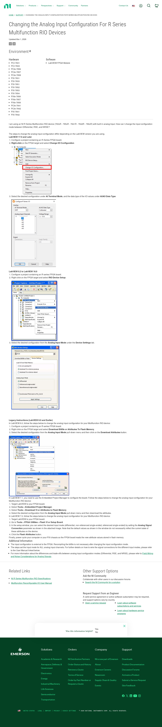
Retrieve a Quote (76, 669)
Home (11, 15)
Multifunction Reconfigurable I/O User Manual (31, 583)
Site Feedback (128, 685)
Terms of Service (75, 674)
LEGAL (40, 711)
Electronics (46, 673)
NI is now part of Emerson (106, 659)
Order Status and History (79, 664)
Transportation (48, 699)
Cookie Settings (69, 711)
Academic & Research (51, 659)
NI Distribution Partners (79, 659)
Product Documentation (133, 664)
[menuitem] (21, 6)
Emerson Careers (103, 669)
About (98, 664)
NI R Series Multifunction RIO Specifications (31, 578)
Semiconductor (48, 694)
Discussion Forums (130, 669)
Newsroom (100, 674)
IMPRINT (48, 711)
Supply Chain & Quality (105, 680)
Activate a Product (130, 674)
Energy (44, 678)
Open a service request (95, 602)
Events (98, 685)
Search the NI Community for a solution (102, 582)
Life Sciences (47, 689)
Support (19, 15)
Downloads (127, 659)
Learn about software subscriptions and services (129, 604)
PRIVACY (57, 711)
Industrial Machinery (50, 683)
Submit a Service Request (134, 680)
